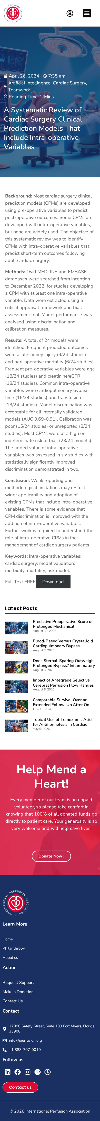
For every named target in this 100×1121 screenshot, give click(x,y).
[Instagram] (28, 1072)
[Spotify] (38, 1072)
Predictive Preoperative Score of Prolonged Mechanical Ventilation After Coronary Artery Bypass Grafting (63, 629)
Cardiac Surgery (69, 83)
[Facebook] (18, 1072)
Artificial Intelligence (29, 83)
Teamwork (19, 90)
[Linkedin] (8, 1072)
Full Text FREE (20, 582)
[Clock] (48, 1072)
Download (53, 582)
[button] (87, 13)
